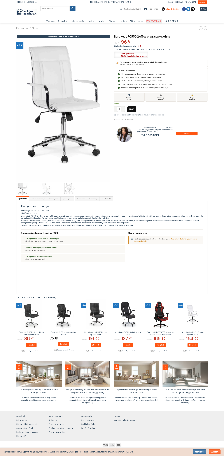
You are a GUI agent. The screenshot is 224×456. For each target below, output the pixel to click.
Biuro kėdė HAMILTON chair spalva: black (95, 333)
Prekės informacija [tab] (38, 199)
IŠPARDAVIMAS (153, 21)
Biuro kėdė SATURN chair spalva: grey (55, 225)
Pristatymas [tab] (53, 199)
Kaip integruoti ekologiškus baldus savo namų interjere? (39, 391)
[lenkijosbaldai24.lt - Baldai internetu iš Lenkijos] (26, 12)
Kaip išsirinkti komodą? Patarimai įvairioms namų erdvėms (136, 391)
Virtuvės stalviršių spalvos (125, 420)
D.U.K (170, 2)
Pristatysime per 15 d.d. (63, 36)
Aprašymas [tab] (22, 199)
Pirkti (131, 109)
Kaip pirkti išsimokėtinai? (27, 424)
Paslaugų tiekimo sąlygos (27, 432)
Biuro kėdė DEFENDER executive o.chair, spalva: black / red (160, 333)
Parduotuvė (22, 28)
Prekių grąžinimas (56, 424)
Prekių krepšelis (88, 424)
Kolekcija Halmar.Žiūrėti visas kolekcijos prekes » (134, 54)
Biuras (112, 21)
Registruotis (86, 416)
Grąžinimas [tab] (81, 199)
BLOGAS (179, 2)
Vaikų (91, 21)
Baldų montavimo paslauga (61, 428)
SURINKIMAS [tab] (106, 199)
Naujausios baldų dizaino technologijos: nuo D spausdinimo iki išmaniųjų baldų (87, 391)
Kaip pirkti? (21, 436)
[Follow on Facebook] (184, 9)
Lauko (123, 21)
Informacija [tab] (93, 199)
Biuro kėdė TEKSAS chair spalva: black (88, 225)
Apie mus (53, 420)
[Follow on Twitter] (188, 9)
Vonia (101, 21)
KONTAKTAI (190, 2)
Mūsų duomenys (56, 416)
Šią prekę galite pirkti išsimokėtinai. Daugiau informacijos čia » (139, 115)
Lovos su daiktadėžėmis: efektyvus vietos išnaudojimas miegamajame (185, 391)
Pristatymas (21, 420)
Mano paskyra (87, 420)
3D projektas (136, 21)
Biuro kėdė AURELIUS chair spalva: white (193, 333)
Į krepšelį (31, 345)
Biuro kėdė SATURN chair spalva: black (128, 333)
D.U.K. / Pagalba (88, 428)
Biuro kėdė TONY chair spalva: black (120, 225)
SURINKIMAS (171, 21)
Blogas (117, 416)
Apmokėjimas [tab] (67, 199)
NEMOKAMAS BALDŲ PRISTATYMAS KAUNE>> (112, 2)
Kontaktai (20, 416)
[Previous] (16, 328)
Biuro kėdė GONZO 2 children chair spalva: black (31, 333)
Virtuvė (50, 21)
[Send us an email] (193, 9)
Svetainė (62, 21)
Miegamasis (78, 21)
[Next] (207, 328)
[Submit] (72, 8)
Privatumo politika (57, 432)
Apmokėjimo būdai (24, 428)
